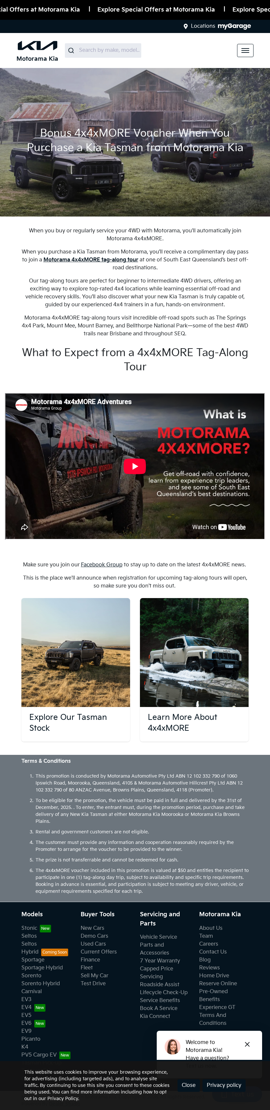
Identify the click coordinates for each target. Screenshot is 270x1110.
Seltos (29, 936)
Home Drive (214, 976)
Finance (90, 960)
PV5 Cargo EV (39, 1055)
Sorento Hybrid (40, 984)
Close (189, 1085)
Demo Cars (94, 936)
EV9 (26, 1031)
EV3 (26, 999)
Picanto (30, 1039)
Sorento (31, 976)
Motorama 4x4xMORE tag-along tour (90, 260)
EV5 (26, 1015)
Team (206, 936)
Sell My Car (94, 976)
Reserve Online (218, 984)
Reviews (209, 968)
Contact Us (213, 952)
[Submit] (72, 50)
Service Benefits (160, 1000)
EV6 (26, 1023)
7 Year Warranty (160, 961)
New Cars (92, 928)
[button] (245, 50)
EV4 (26, 1007)
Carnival (31, 992)
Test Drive (93, 984)
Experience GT (217, 1007)
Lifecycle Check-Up (164, 993)
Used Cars (93, 944)
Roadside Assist (159, 985)
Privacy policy (224, 1085)
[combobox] (103, 50)
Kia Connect (155, 1016)
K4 (24, 1047)
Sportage (32, 960)
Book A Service (158, 1008)
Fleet (87, 968)
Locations (203, 26)
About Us (211, 928)
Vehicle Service (158, 937)
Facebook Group (101, 565)
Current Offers (99, 952)
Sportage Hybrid (42, 968)
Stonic (29, 928)
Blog (205, 960)
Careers (208, 944)
